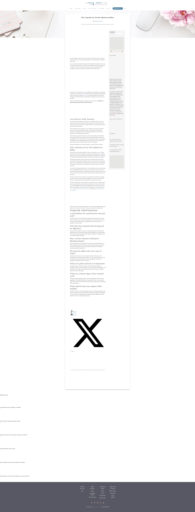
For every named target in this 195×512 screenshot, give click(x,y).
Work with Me (92, 8)
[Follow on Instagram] (97, 503)
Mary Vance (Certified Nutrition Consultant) (89, 24)
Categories (112, 32)
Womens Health (103, 495)
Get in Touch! (82, 488)
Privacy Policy (112, 488)
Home (71, 8)
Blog (84, 8)
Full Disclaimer (113, 493)
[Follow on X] (100, 503)
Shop (108, 8)
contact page (112, 111)
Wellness (100, 21)
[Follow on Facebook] (91, 503)
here (114, 115)
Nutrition (102, 488)
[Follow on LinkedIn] (103, 503)
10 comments (111, 24)
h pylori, (98, 152)
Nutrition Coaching (92, 497)
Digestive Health (95, 21)
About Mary (78, 8)
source (85, 95)
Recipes (102, 493)
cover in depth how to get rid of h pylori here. (80, 188)
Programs (101, 8)
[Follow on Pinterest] (94, 503)
